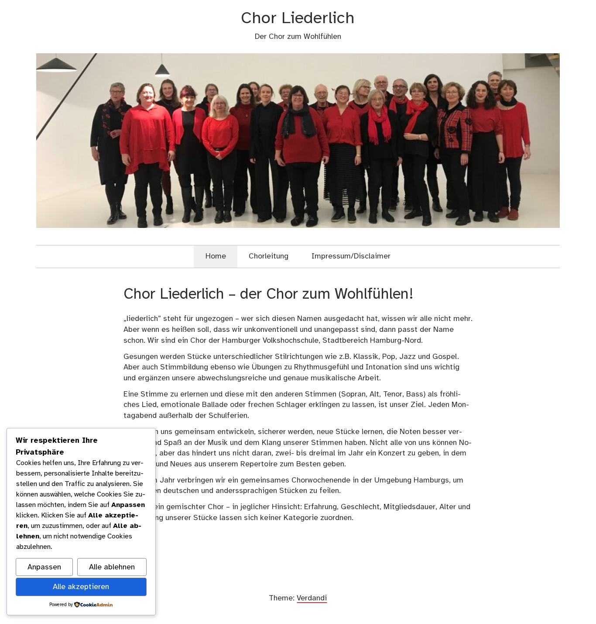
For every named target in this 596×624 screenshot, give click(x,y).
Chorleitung (268, 256)
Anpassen (44, 567)
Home (216, 256)
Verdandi (312, 598)
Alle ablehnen (112, 567)
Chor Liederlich (298, 19)
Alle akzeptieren (81, 587)
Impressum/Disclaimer (351, 256)
